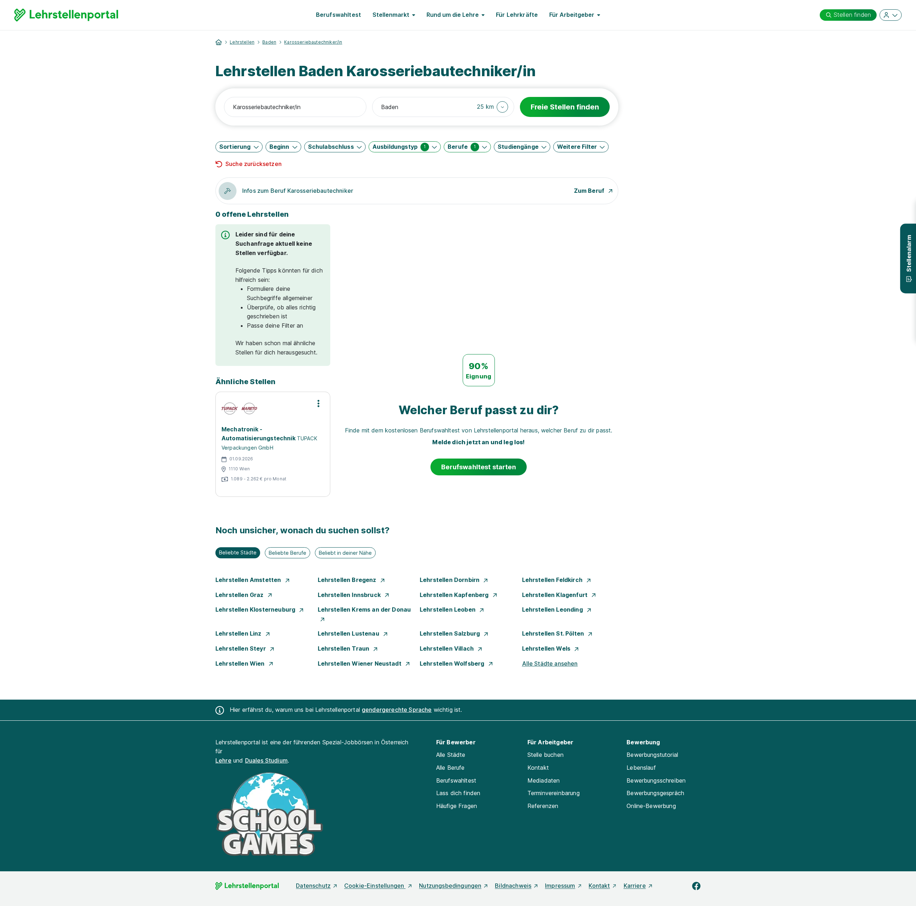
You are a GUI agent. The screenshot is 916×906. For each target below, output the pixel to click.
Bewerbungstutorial (652, 754)
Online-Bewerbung (651, 805)
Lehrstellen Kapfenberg (455, 594)
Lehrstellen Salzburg (450, 633)
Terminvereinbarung (553, 793)
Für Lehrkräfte (517, 14)
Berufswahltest (338, 14)
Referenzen (543, 805)
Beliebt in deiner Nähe (345, 553)
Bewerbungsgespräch (655, 793)
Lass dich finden (458, 793)
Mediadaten (543, 780)
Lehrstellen (242, 42)
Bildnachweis (513, 885)
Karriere (635, 885)
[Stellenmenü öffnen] (318, 403)
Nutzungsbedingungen (450, 885)
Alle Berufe (450, 767)
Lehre (223, 760)
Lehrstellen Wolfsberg (453, 663)
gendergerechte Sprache (397, 709)
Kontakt (538, 767)
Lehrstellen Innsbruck (350, 594)
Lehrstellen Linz (239, 633)
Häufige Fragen (456, 805)
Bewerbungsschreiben (656, 780)
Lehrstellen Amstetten (249, 579)
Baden (269, 42)
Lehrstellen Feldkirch (553, 579)
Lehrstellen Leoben (448, 609)
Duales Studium (266, 760)
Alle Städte (451, 754)
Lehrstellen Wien (240, 663)
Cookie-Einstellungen (374, 885)
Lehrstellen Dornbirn (450, 579)
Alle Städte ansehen (550, 663)
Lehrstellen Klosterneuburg (256, 609)
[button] (492, 107)
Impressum (560, 885)
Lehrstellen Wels (547, 648)
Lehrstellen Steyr (241, 648)
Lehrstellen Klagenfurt (555, 594)
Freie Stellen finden (565, 107)
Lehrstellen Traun (344, 648)
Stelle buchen (545, 754)
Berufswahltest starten (478, 467)
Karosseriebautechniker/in (313, 42)
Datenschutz (313, 885)
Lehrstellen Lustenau (349, 633)
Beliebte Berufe (287, 553)
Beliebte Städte (238, 552)
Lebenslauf (641, 767)
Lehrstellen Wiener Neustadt (360, 663)
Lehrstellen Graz (240, 594)
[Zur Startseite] (66, 15)
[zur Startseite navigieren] (218, 42)
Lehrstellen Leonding (553, 609)
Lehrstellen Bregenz (348, 579)
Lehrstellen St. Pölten (554, 633)
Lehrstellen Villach (447, 648)
